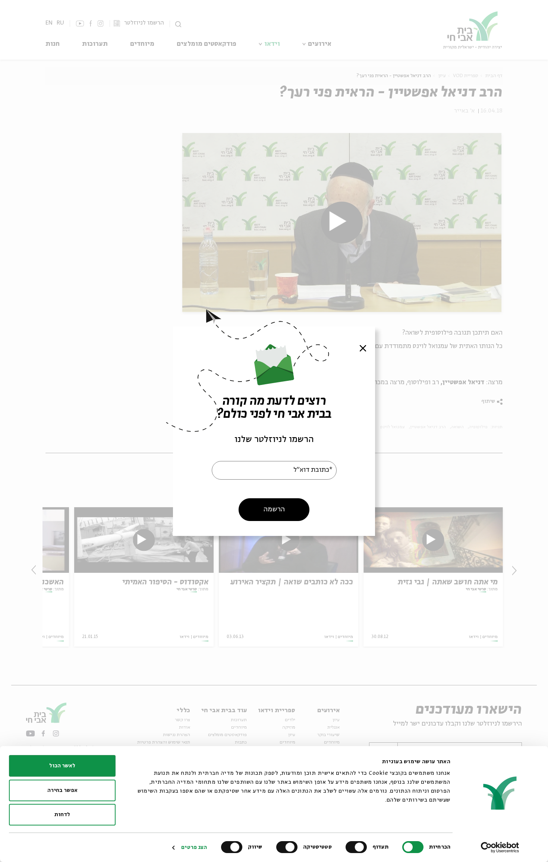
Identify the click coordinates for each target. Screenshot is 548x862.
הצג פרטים (194, 847)
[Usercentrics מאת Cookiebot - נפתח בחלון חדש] (500, 847)
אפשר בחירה (62, 790)
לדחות (62, 814)
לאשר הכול (62, 765)
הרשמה (274, 509)
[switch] (358, 847)
